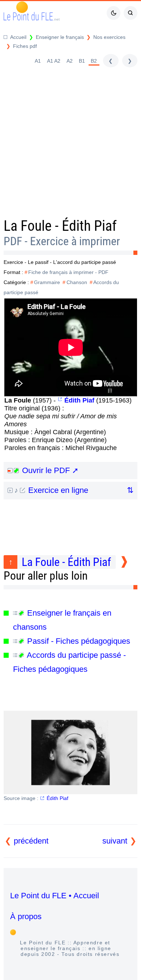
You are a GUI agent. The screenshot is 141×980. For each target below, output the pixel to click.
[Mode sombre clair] (113, 13)
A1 (38, 61)
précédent (31, 840)
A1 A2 (53, 61)
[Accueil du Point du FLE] (15, 37)
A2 (70, 61)
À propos (26, 916)
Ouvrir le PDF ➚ (49, 470)
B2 (94, 61)
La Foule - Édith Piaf (66, 562)
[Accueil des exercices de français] (104, 37)
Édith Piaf (57, 798)
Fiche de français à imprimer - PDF (68, 272)
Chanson (77, 282)
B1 (82, 61)
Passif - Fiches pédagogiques (77, 641)
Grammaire (47, 282)
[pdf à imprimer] (13, 46)
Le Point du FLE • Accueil (54, 895)
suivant (114, 840)
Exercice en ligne (57, 490)
